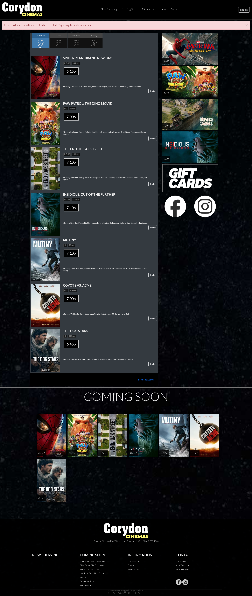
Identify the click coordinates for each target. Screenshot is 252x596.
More (174, 9)
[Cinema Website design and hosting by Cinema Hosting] (126, 591)
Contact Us (181, 561)
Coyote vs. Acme (87, 581)
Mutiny (83, 577)
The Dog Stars (86, 585)
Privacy (131, 565)
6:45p (71, 344)
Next (155, 41)
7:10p (71, 162)
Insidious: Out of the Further (93, 573)
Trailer (153, 91)
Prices (162, 9)
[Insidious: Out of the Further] (45, 213)
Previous (33, 41)
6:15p (71, 71)
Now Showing (109, 9)
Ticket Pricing (133, 569)
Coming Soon (129, 9)
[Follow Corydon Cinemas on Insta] (185, 582)
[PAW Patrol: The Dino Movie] (45, 122)
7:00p (71, 117)
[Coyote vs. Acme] (45, 304)
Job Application (182, 569)
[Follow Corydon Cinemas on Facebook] (179, 582)
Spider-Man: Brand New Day (92, 561)
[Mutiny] (45, 259)
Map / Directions (183, 565)
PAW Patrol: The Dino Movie (92, 565)
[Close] (246, 25)
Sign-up (244, 9)
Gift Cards (148, 9)
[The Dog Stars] (45, 350)
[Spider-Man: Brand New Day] (45, 77)
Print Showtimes (146, 379)
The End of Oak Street (89, 569)
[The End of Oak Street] (45, 168)
